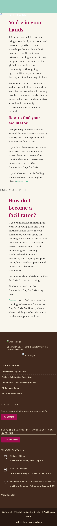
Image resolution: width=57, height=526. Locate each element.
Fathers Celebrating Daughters (17, 377)
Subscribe (9, 417)
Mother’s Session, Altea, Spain (26, 460)
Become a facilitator (12, 393)
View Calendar (8, 494)
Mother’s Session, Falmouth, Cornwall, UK (32, 486)
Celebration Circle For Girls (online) (19, 382)
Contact (13, 300)
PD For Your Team (10, 388)
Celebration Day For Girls (14, 371)
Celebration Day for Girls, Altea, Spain (30, 473)
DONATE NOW (11, 439)
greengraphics (34, 522)
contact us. (22, 181)
